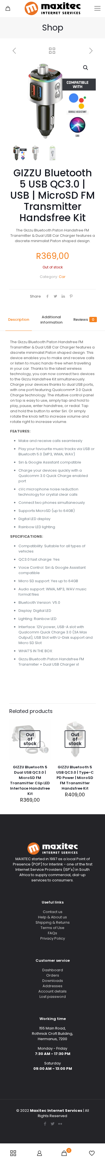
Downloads (52, 980)
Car (62, 276)
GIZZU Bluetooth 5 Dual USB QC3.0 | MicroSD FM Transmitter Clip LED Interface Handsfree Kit (30, 780)
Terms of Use (52, 927)
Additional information (51, 319)
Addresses (52, 986)
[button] (86, 67)
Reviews (83, 319)
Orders (52, 975)
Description (18, 319)
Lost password (52, 996)
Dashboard (52, 970)
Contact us (52, 911)
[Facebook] (45, 1124)
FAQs (52, 933)
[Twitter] (52, 1124)
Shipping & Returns (53, 922)
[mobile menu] (97, 8)
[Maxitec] (52, 8)
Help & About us (52, 917)
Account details (52, 991)
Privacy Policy (52, 938)
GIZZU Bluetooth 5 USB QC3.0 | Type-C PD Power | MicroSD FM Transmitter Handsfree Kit (75, 777)
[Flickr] (60, 1124)
